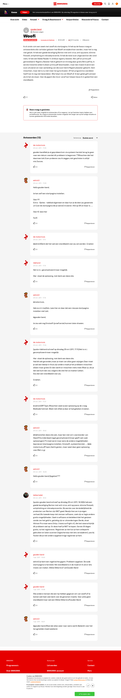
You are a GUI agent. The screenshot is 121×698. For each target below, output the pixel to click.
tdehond (36, 263)
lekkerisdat (38, 495)
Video (24, 19)
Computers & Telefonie (47, 40)
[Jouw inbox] (109, 4)
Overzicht (14, 19)
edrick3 (36, 180)
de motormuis (39, 145)
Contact (105, 19)
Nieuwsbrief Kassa (90, 19)
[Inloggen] (113, 4)
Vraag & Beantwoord (51, 19)
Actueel (33, 19)
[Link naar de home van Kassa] (6, 12)
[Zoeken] (105, 4)
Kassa (14, 12)
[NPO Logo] (116, 3)
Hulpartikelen (72, 19)
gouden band (38, 554)
